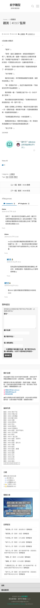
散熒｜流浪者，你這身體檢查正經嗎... (18, 513)
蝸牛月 (9, 259)
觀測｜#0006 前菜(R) (9, 422)
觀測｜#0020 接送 (8, 451)
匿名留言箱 (9, 394)
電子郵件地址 (9, 336)
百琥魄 (11, 177)
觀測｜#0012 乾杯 (8, 434)
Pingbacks (24, 203)
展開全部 (6, 476)
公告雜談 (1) (11, 480)
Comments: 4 (31, 34)
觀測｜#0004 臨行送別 (10, 418)
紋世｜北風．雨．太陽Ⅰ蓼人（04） (19, 502)
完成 (7, 177)
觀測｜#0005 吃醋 (8, 420)
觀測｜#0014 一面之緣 (10, 436)
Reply (3, 228)
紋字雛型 (24, 596)
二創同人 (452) (11, 484)
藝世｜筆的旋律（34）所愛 (16, 510)
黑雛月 (16, 177)
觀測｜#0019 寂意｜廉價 (11, 449)
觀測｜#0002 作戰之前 (10, 414)
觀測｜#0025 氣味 (8, 461)
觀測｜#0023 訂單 (8, 457)
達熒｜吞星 (18, 534)
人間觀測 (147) (11, 482)
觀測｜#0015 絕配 (8, 441)
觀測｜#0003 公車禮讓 (10, 416)
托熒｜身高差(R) (19, 529)
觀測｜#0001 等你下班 (10, 412)
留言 (6, 314)
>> (18, 463)
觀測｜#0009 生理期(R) (10, 428)
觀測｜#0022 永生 (8, 455)
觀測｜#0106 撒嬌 (24, 185)
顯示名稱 (7, 330)
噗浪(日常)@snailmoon (12, 390)
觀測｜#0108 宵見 (24, 191)
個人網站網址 (8, 343)
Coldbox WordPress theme (16, 604)
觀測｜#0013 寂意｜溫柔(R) (12, 438)
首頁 (2, 585)
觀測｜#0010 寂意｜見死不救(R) (13, 430)
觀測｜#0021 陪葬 (8, 453)
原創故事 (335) (11, 486)
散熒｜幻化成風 (19, 538)
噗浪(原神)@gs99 (10, 392)
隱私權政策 (5, 590)
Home (5, 19)
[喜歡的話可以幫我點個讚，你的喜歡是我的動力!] (3, 165)
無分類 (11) (10, 478)
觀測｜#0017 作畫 (8, 445)
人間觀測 (12, 19)
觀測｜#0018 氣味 (8, 447)
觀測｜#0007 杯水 (8, 424)
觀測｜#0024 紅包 (8, 459)
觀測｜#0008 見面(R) (9, 426)
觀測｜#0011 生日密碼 (10, 432)
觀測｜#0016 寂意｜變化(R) (12, 443)
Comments (10, 203)
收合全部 (13, 476)
